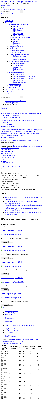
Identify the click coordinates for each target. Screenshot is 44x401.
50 (27, 175)
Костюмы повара (15, 86)
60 (13, 178)
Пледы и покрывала (16, 47)
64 (24, 178)
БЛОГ (7, 93)
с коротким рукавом (28, 189)
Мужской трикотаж (7, 137)
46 (15, 175)
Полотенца (13, 48)
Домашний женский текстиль (19, 61)
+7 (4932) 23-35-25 (7, 9)
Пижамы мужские (19, 60)
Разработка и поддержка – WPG (12, 343)
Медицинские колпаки (24, 130)
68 (35, 178)
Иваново (4, 2)
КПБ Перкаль (18, 28)
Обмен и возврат (11, 313)
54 (38, 175)
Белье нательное (18, 74)
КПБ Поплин (17, 30)
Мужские (17, 166)
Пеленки (16, 39)
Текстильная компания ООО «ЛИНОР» (24, 339)
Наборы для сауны (15, 52)
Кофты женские (18, 69)
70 (41, 178)
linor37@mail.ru (6, 5)
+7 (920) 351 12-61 (7, 13)
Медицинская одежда (16, 73)
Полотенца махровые (16, 50)
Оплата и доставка (11, 311)
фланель (13, 185)
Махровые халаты (7, 163)
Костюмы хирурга (19, 82)
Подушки (4, 159)
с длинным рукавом (10, 189)
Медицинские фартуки (15, 131)
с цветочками (8, 181)
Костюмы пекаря (15, 84)
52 (32, 175)
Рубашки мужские (19, 56)
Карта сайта (9, 314)
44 (10, 175)
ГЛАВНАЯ (9, 21)
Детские (4, 166)
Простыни (16, 43)
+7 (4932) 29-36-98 (20, 9)
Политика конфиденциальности (12, 341)
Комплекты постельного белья (19, 24)
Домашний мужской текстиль (19, 54)
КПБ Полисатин (19, 35)
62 (18, 178)
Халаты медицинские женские (24, 78)
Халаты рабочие (6, 153)
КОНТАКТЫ (9, 91)
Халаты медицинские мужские (24, 76)
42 (4, 175)
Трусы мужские (18, 58)
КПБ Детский (18, 34)
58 (7, 178)
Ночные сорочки (19, 63)
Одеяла (3, 161)
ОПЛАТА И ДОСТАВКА (14, 89)
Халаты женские (19, 71)
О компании (9, 318)
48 (21, 175)
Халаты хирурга (18, 80)
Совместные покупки (12, 320)
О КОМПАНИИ (10, 87)
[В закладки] (10, 242)
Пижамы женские (19, 67)
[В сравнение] (12, 242)
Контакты (8, 322)
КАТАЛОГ (9, 22)
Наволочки (17, 41)
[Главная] (3, 7)
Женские (10, 166)
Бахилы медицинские (8, 130)
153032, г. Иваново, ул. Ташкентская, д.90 (22, 2)
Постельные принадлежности (19, 37)
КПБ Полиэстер (18, 32)
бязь (5, 185)
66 (30, 178)
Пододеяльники (18, 45)
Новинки (4, 108)
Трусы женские (18, 65)
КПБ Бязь (16, 26)
